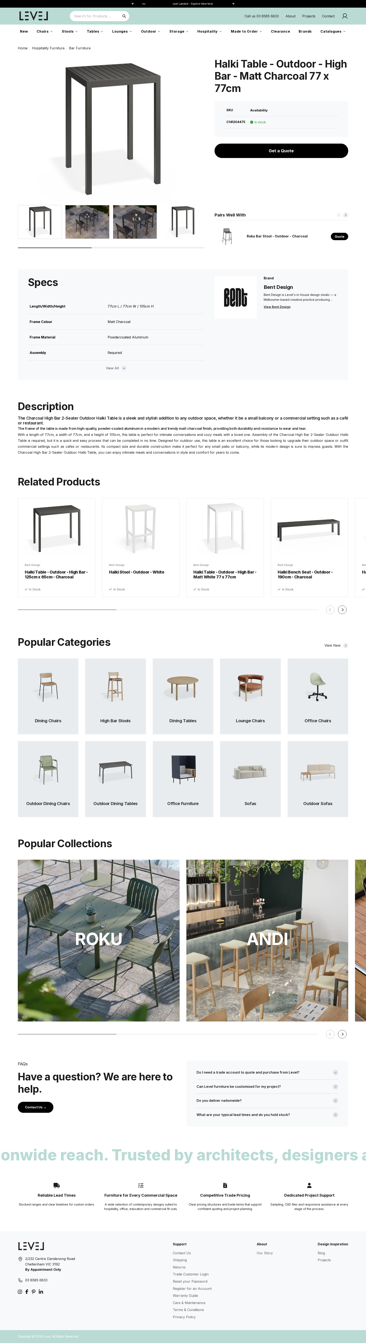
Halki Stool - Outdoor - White (136, 572)
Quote (339, 236)
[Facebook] (26, 1292)
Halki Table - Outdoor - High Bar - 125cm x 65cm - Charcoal (56, 574)
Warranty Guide (185, 1295)
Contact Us (34, 1107)
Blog (321, 1253)
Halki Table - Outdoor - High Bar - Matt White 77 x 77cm (224, 574)
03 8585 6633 (36, 1280)
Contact (328, 16)
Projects (308, 16)
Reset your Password (190, 1281)
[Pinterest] (33, 1292)
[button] (233, 4)
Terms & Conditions (188, 1310)
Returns (179, 1267)
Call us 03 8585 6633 (262, 16)
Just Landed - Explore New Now (183, 3)
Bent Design (32, 565)
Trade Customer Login (191, 1274)
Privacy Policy (184, 1317)
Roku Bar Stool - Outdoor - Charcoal (277, 236)
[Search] (124, 16)
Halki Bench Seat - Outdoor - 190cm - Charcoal (305, 574)
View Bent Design (277, 307)
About (290, 16)
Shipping (180, 1260)
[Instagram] (20, 1292)
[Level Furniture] (34, 16)
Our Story (265, 1253)
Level (47, 1336)
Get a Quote (281, 150)
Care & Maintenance (189, 1303)
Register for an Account (192, 1288)
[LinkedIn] (41, 1292)
